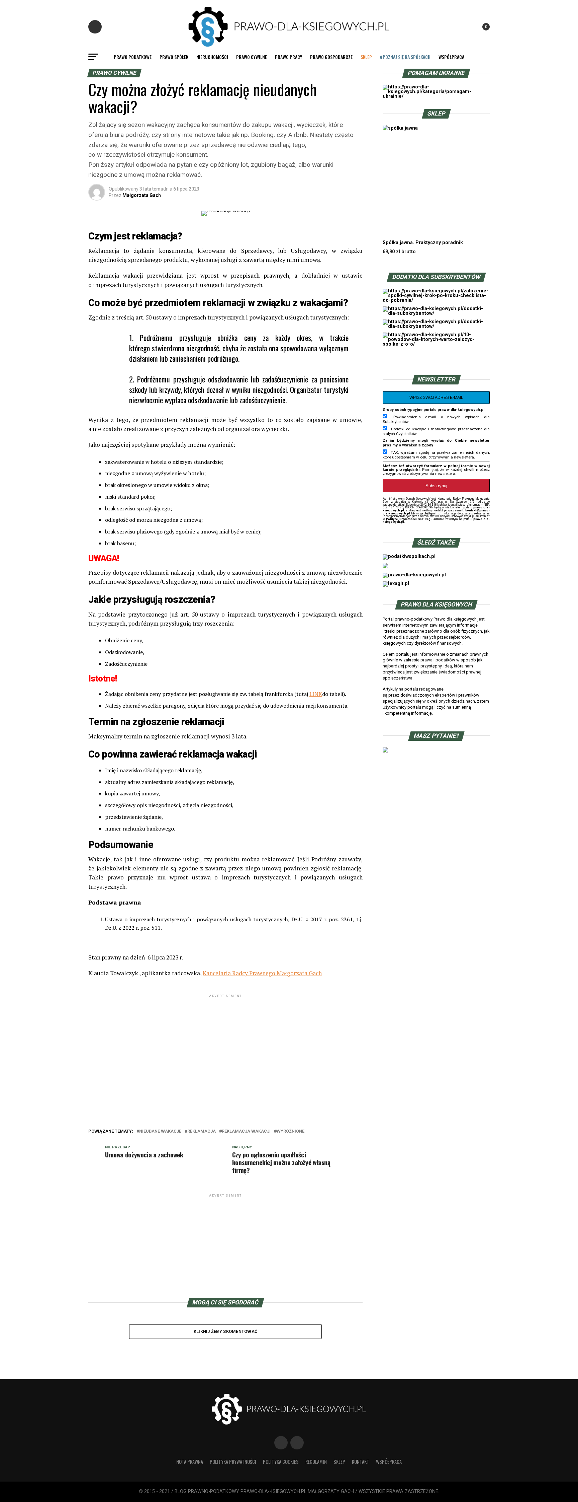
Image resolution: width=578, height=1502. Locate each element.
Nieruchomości (212, 56)
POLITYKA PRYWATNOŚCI (233, 1461)
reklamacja (201, 1131)
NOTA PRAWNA (189, 1461)
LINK (315, 694)
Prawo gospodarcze (331, 56)
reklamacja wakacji (246, 1131)
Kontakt (360, 1461)
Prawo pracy (288, 56)
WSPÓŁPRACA (451, 56)
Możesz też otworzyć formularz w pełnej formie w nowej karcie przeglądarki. (436, 467)
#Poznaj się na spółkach (405, 56)
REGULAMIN (316, 1461)
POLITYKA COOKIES (281, 1461)
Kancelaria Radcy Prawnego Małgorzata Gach (262, 973)
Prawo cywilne (251, 56)
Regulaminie (434, 519)
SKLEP (366, 56)
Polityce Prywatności (401, 519)
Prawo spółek (174, 56)
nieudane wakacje (160, 1131)
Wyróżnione (290, 1131)
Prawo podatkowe (133, 56)
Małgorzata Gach (141, 195)
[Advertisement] (225, 1046)
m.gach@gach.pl (429, 513)
